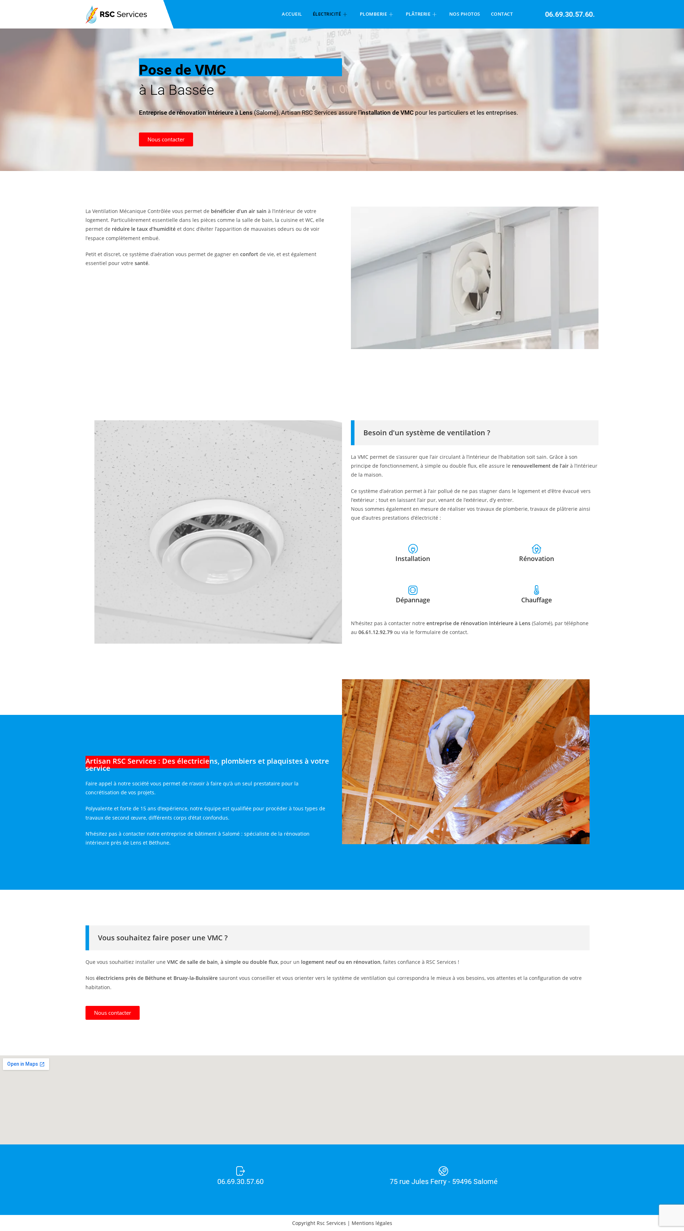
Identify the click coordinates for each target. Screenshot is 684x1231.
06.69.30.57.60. (570, 14)
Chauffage (536, 600)
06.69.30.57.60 (240, 1181)
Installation (412, 558)
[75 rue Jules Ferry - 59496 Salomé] (443, 1171)
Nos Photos (464, 14)
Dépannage (413, 600)
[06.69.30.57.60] (240, 1171)
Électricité (327, 14)
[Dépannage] (413, 590)
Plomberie (373, 14)
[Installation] (413, 549)
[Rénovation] (536, 549)
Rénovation (536, 558)
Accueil (292, 14)
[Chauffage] (536, 590)
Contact (502, 14)
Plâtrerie (418, 14)
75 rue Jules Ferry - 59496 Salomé (444, 1181)
